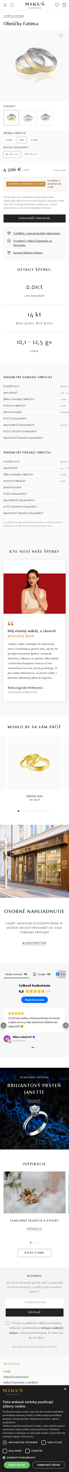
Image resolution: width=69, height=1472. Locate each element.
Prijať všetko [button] (16, 1464)
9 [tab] (47, 811)
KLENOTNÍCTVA (34, 943)
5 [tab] (32, 811)
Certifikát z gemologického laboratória (36, 233)
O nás (7, 1371)
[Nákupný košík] (64, 5)
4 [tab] (29, 811)
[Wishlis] (57, 5)
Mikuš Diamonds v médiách (21, 1382)
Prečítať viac (27, 1436)
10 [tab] (50, 811)
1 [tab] (18, 811)
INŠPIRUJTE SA (34, 1229)
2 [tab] (22, 811)
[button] (3, 1025)
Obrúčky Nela (34, 796)
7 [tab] (40, 811)
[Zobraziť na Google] (7, 1038)
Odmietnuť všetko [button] (48, 1464)
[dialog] (34, 1428)
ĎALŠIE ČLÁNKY (34, 1253)
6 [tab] (36, 811)
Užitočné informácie (16, 1377)
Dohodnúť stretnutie (34, 218)
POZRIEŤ (34, 1101)
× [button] (65, 1389)
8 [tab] (43, 811)
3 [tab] (25, 811)
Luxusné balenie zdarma (28, 253)
